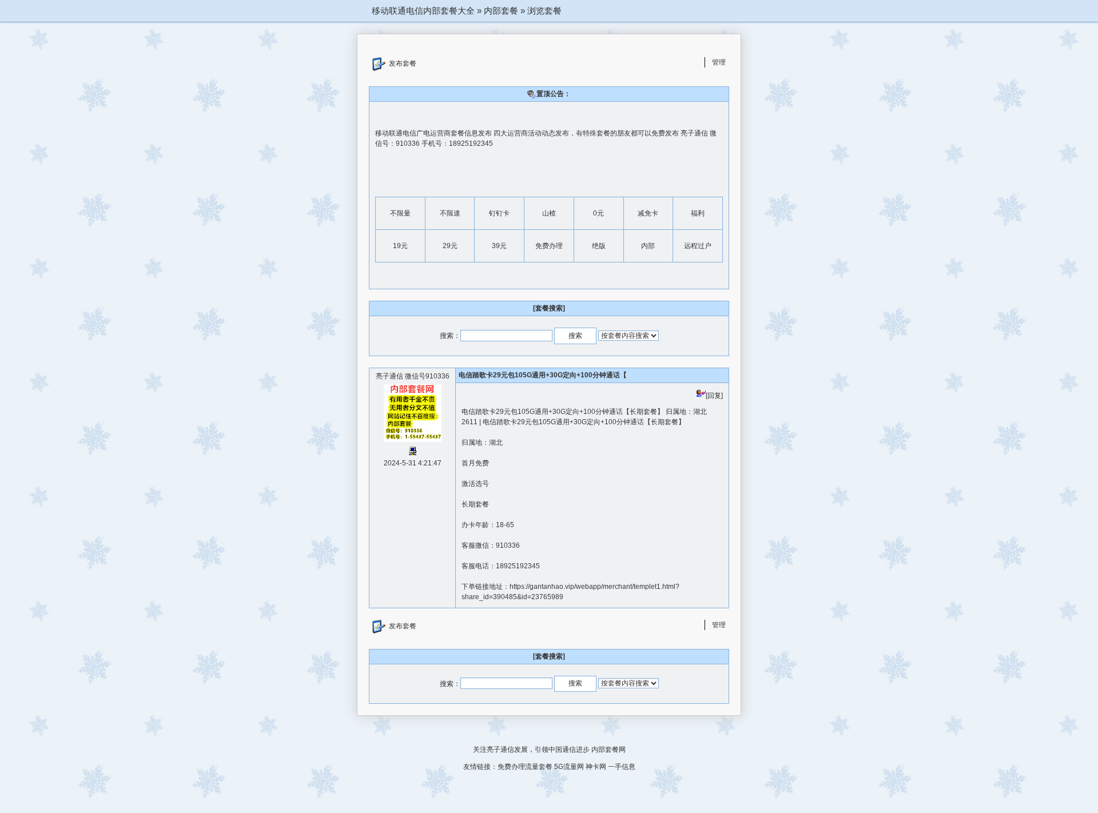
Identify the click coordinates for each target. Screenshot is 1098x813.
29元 (450, 246)
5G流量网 (569, 767)
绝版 (599, 246)
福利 (698, 213)
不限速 (450, 213)
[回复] (714, 396)
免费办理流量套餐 (525, 767)
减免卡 (648, 213)
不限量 (400, 213)
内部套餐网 (608, 750)
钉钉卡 (499, 213)
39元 (499, 246)
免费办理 (549, 246)
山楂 (549, 213)
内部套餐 (501, 10)
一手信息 (621, 767)
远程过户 (697, 246)
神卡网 (596, 767)
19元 (400, 246)
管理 (719, 62)
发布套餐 (402, 63)
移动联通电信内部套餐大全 (423, 10)
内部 (648, 246)
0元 (598, 213)
